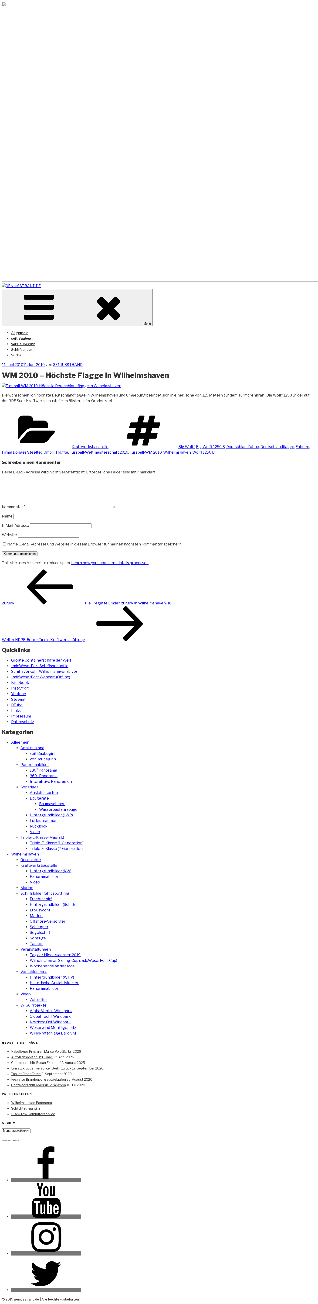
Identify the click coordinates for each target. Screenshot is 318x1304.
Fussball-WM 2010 (146, 452)
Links (16, 710)
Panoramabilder (34, 764)
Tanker (36, 944)
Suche (16, 355)
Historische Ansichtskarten (54, 983)
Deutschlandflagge (277, 447)
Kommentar (13, 507)
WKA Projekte (33, 1005)
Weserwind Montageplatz (53, 1027)
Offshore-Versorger (47, 921)
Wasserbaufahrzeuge (58, 809)
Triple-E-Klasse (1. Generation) (56, 843)
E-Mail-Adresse (15, 525)
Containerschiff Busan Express (35, 1063)
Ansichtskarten (44, 792)
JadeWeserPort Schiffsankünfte (39, 666)
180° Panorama (43, 770)
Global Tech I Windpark (50, 1016)
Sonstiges (29, 787)
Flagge (62, 452)
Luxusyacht (40, 910)
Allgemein (19, 333)
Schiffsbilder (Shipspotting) (44, 893)
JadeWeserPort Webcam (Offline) (40, 677)
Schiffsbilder (21, 350)
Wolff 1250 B (203, 452)
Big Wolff (186, 447)
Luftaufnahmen (44, 820)
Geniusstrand (32, 748)
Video (35, 832)
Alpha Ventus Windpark (51, 1011)
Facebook (20, 682)
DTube (17, 705)
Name (7, 516)
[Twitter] (46, 1290)
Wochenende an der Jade (52, 966)
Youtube (18, 694)
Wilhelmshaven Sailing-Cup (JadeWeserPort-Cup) (73, 960)
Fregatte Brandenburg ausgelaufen (38, 1079)
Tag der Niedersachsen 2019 (55, 955)
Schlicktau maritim (25, 1108)
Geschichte (30, 860)
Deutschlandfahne (242, 447)
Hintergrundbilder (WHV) (52, 977)
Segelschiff (40, 932)
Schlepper (39, 927)
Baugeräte (39, 798)
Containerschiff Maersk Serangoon (38, 1085)
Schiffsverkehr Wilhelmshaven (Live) (44, 671)
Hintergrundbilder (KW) (50, 871)
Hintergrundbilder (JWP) (51, 815)
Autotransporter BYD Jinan (32, 1057)
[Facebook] (46, 1180)
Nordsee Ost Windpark (50, 1022)
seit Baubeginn (24, 338)
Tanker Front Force (26, 1074)
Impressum (21, 716)
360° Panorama (44, 776)
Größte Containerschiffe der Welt (41, 660)
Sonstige (38, 938)
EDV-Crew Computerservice (33, 1114)
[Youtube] (46, 1216)
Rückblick (38, 826)
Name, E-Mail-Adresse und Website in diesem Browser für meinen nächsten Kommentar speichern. (94, 544)
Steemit (18, 699)
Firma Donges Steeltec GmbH (28, 452)
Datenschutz (22, 722)
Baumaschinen (52, 804)
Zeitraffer (38, 999)
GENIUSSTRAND (68, 364)
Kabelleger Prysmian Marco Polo (36, 1051)
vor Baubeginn (23, 344)
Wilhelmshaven (177, 452)
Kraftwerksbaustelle (90, 447)
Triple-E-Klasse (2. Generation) (57, 848)
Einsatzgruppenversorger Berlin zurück (41, 1068)
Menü (147, 323)
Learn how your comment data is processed (110, 563)
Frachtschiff (41, 899)
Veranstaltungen (35, 949)
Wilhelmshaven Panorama (31, 1103)
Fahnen (302, 447)
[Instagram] (46, 1253)
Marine (26, 888)
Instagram (20, 688)
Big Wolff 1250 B (210, 447)
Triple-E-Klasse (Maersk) (42, 837)
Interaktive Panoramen (51, 781)
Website (9, 535)
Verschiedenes (33, 971)
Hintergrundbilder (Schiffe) (54, 904)
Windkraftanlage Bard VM (53, 1033)
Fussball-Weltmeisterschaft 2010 (99, 452)
